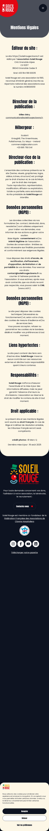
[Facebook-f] (20, 544)
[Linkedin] (36, 544)
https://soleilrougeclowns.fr (26, 56)
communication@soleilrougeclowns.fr (24, 117)
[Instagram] (13, 544)
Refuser (24, 818)
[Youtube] (28, 544)
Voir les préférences (24, 825)
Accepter (24, 811)
